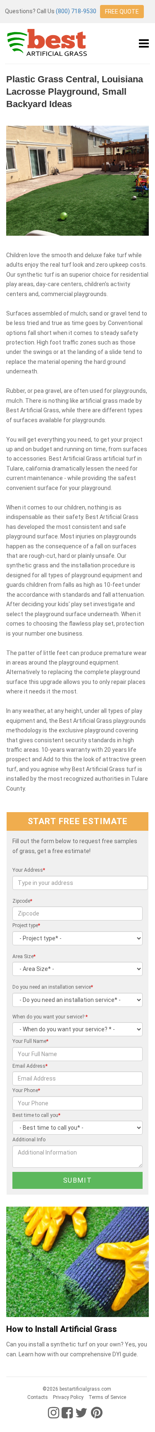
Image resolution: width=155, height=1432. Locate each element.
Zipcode (22, 901)
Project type (26, 925)
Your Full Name (30, 1041)
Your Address (28, 870)
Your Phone (26, 1090)
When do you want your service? (50, 1017)
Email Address (30, 1066)
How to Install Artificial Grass (61, 1329)
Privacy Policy (68, 1397)
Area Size (24, 956)
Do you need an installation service (52, 987)
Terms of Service (107, 1397)
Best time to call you (36, 1115)
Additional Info (28, 1140)
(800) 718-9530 (76, 11)
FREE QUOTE (122, 11)
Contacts (37, 1397)
